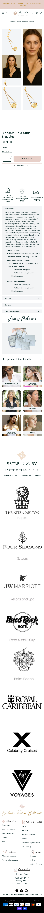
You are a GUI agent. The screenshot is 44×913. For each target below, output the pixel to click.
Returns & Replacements (31, 843)
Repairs (24, 839)
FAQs (24, 826)
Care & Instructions (12, 311)
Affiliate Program (35, 864)
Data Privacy (26, 847)
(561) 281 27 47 (22, 878)
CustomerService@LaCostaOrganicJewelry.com (22, 894)
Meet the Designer (8, 829)
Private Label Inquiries (10, 860)
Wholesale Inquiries (9, 856)
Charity (4, 837)
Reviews (32, 860)
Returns (8, 305)
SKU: (4, 151)
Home (12, 22)
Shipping (8, 298)
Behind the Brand (8, 833)
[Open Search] (33, 13)
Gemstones (6, 825)
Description (9, 208)
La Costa (18, 901)
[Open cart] (41, 13)
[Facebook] (16, 890)
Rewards (32, 856)
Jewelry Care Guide (29, 834)
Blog (3, 842)
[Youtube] (26, 890)
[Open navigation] (3, 13)
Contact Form (22, 874)
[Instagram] (21, 890)
